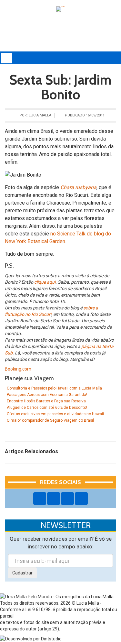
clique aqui (44, 282)
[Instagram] (53, 498)
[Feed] (81, 498)
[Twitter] (67, 498)
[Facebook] (39, 498)
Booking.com (18, 368)
